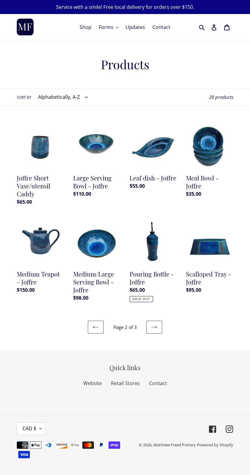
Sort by (24, 97)
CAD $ (29, 428)
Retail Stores (125, 383)
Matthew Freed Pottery (174, 445)
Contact (158, 383)
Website (92, 383)
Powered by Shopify (215, 445)
